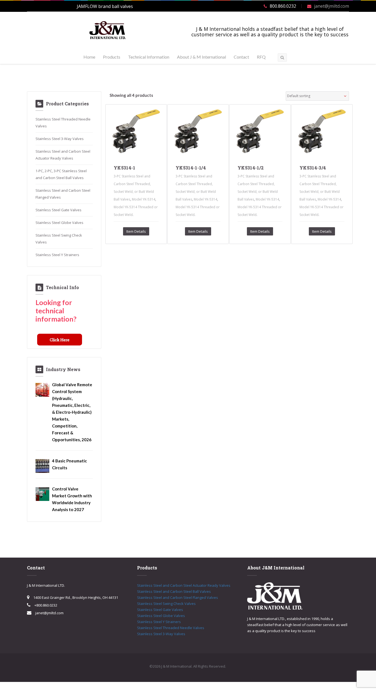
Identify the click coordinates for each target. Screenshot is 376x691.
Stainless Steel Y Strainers (57, 254)
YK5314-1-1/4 (191, 168)
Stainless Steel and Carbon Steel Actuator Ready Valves (183, 585)
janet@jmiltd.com (331, 6)
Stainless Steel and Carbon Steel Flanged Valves (177, 597)
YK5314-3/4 (312, 168)
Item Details (136, 231)
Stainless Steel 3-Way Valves (60, 138)
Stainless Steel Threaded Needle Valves (170, 627)
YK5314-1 (124, 168)
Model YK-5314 (143, 199)
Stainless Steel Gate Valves (58, 209)
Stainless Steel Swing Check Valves (166, 603)
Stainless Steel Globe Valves (59, 222)
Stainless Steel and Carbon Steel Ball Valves (174, 591)
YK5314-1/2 (251, 168)
